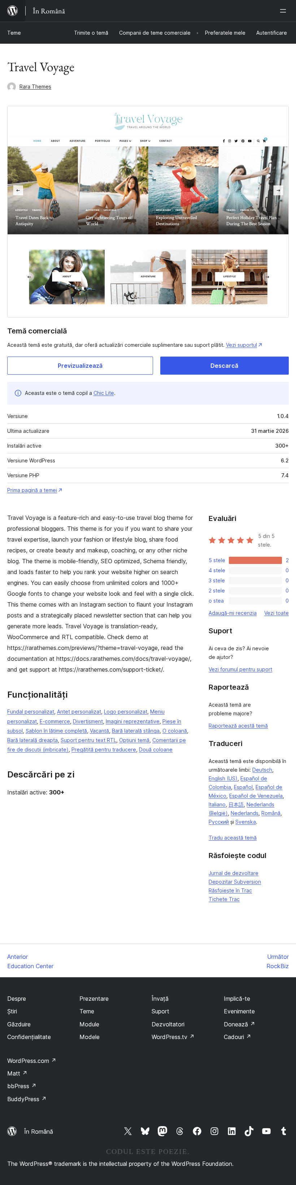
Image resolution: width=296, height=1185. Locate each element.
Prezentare (94, 998)
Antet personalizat (79, 711)
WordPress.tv (173, 1036)
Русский (219, 822)
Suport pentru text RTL (88, 740)
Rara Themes (35, 86)
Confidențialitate (29, 1036)
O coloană (174, 731)
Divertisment (88, 721)
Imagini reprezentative (133, 721)
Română (270, 813)
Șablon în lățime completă (56, 731)
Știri (12, 1011)
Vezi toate (276, 613)
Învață (160, 998)
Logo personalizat (125, 711)
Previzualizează (80, 365)
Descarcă (224, 365)
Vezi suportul (241, 345)
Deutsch (262, 770)
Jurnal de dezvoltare (233, 873)
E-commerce (55, 721)
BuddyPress (27, 1099)
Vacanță (99, 731)
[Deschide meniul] (284, 11)
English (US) (223, 778)
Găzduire (19, 1024)
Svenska (245, 822)
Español (243, 787)
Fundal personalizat (30, 711)
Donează (239, 1024)
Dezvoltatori (168, 1024)
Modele (89, 1036)
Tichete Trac (224, 899)
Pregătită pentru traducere (103, 749)
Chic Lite (103, 393)
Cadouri (237, 1036)
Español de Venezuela (256, 796)
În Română (38, 1131)
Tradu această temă (233, 838)
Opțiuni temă (134, 740)
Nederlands (244, 813)
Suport (160, 1011)
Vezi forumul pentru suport (240, 669)
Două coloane (156, 749)
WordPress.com (31, 1060)
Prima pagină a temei (32, 490)
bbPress (21, 1086)
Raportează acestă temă (238, 726)
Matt (17, 1073)
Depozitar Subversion (235, 882)
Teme (14, 33)
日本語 (236, 804)
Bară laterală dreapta (32, 740)
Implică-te (237, 998)
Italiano (217, 804)
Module (89, 1024)
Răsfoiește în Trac (230, 890)
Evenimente (239, 1011)
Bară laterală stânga (136, 731)
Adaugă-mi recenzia (233, 613)
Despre (16, 998)
